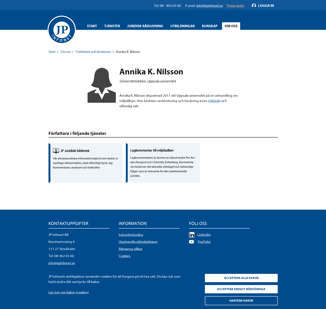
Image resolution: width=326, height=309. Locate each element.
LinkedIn (204, 235)
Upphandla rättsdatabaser (138, 242)
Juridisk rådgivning (145, 26)
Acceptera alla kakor (241, 278)
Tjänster (112, 26)
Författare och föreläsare (93, 52)
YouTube (204, 242)
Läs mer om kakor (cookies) (68, 292)
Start (92, 26)
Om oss (231, 26)
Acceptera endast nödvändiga (241, 289)
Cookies (124, 256)
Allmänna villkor (130, 249)
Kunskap (210, 26)
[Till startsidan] (62, 30)
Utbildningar (182, 26)
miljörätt (214, 101)
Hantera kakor (241, 300)
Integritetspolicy (131, 235)
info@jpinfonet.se (61, 263)
